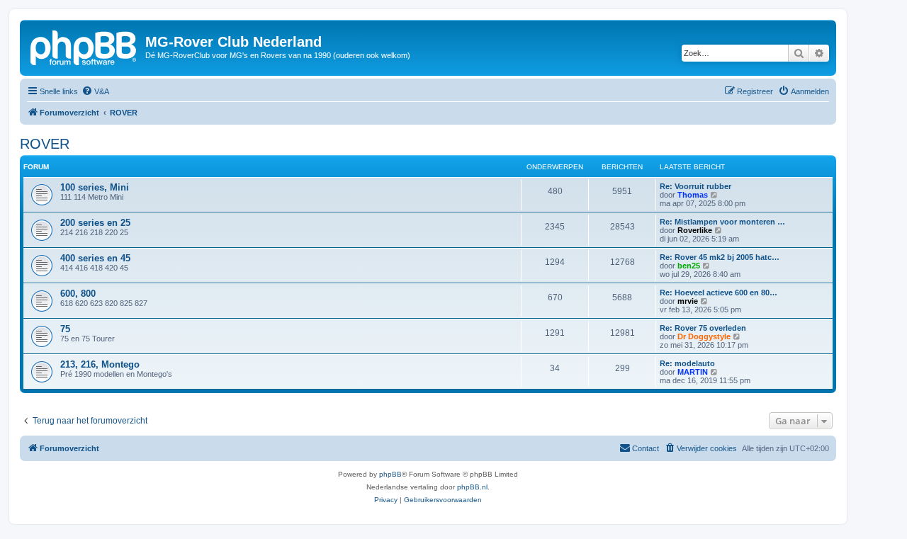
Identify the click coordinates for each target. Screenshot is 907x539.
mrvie (687, 301)
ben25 (688, 265)
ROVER (44, 144)
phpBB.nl (472, 487)
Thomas (692, 195)
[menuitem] (95, 91)
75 (65, 329)
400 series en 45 (95, 258)
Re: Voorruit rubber (695, 186)
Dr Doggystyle (704, 336)
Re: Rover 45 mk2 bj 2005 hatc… (719, 257)
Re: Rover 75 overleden (703, 328)
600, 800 (78, 293)
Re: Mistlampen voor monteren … (722, 221)
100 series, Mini (94, 187)
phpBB (390, 474)
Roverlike (694, 230)
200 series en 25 (95, 222)
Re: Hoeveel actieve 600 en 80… (718, 292)
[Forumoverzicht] (84, 46)
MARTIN (692, 372)
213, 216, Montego (100, 364)
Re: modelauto (687, 363)
